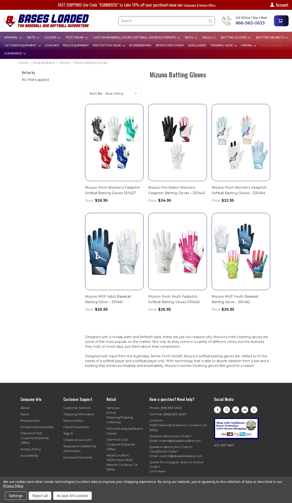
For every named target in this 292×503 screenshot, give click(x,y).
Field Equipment (76, 45)
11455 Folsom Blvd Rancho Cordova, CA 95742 (178, 425)
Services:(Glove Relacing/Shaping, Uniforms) (120, 415)
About (25, 408)
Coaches (52, 45)
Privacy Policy (31, 449)
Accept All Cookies (72, 495)
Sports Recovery (170, 45)
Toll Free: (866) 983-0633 (167, 414)
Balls (207, 37)
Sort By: (96, 93)
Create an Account (77, 440)
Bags (189, 37)
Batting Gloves (234, 37)
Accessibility (30, 455)
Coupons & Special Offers (35, 438)
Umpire (247, 45)
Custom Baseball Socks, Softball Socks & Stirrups (134, 37)
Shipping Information (78, 414)
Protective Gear (107, 45)
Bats (31, 37)
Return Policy (73, 420)
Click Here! (157, 471)
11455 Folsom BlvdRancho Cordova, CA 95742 (122, 462)
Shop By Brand (272, 45)
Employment (30, 420)
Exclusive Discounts (77, 457)
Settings (16, 495)
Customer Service (76, 408)
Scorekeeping (140, 45)
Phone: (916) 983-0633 (165, 408)
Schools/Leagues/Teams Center (125, 431)
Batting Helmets (270, 37)
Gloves (50, 37)
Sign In (68, 433)
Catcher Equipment (20, 45)
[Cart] (281, 21)
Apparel (11, 37)
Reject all (40, 495)
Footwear (75, 37)
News (25, 414)
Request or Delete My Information (79, 448)
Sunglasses (197, 45)
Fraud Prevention (76, 427)
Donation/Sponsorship (37, 427)
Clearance (13, 53)
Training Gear (222, 45)
